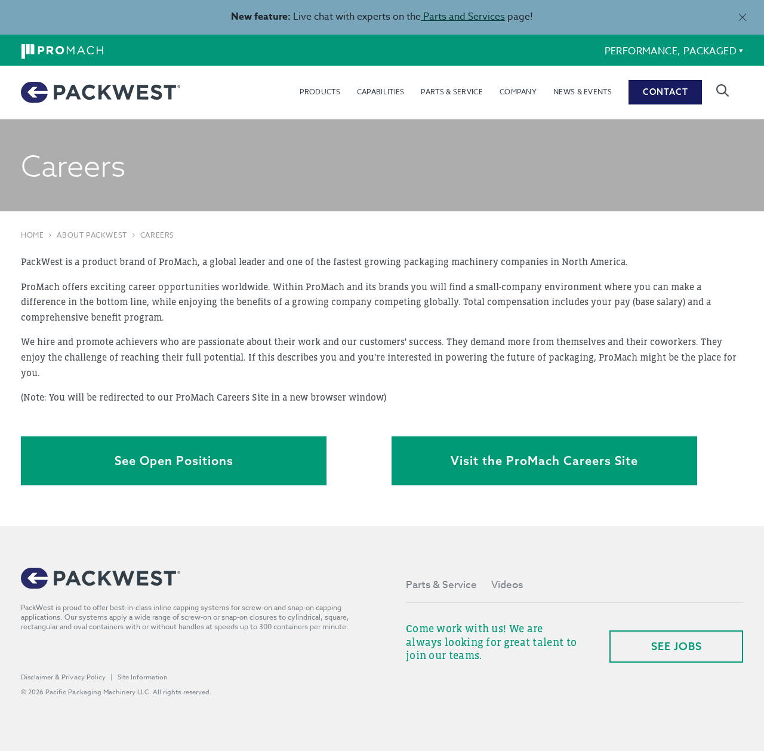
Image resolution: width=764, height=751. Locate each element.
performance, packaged (671, 51)
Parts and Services (463, 17)
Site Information (143, 677)
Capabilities (381, 92)
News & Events (582, 92)
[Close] (742, 17)
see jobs (676, 646)
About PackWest (92, 235)
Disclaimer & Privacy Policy (63, 677)
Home (32, 235)
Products (320, 92)
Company (518, 92)
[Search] (722, 90)
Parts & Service (452, 92)
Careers (157, 235)
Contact (665, 92)
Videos (507, 584)
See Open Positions (174, 460)
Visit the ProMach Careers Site (544, 460)
